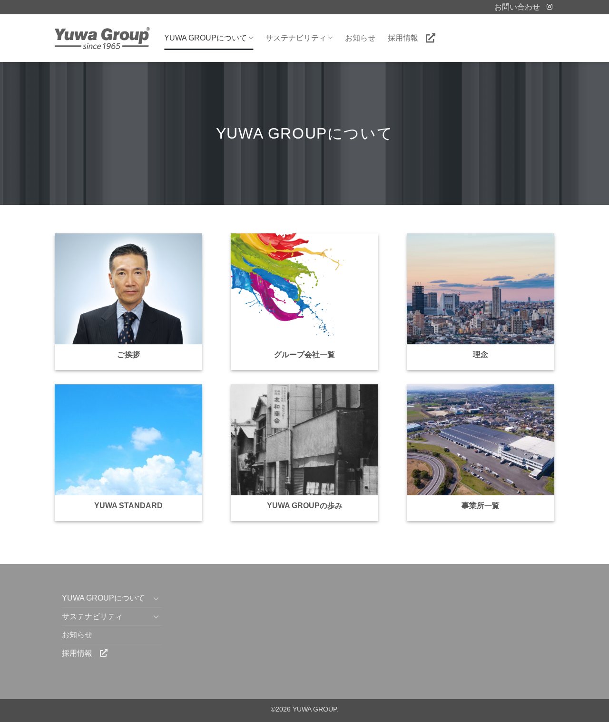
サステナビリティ (295, 38)
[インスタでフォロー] (549, 7)
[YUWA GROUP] (102, 38)
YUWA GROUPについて (205, 38)
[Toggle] (156, 598)
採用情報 (407, 38)
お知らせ (360, 38)
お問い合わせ (517, 7)
